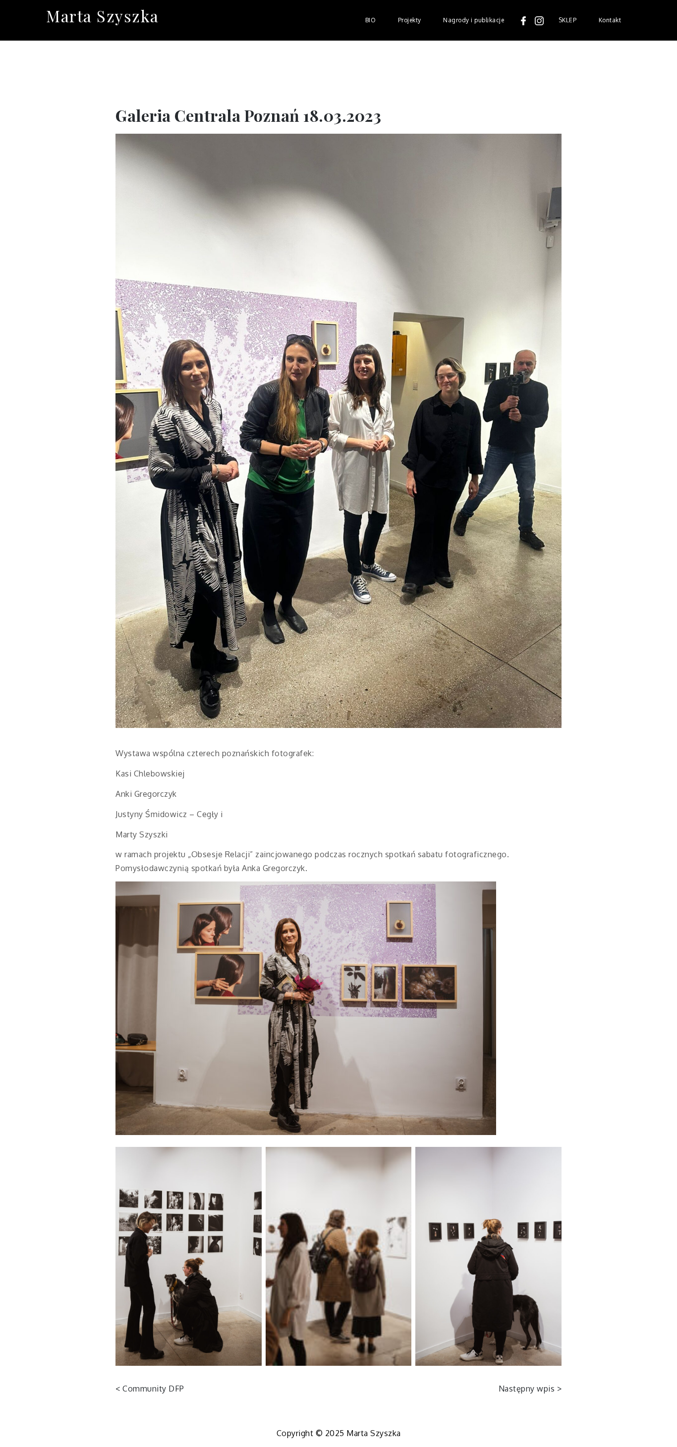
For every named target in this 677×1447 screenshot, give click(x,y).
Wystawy (134, 75)
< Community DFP (149, 1389)
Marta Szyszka (102, 15)
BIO (370, 20)
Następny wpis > (530, 1389)
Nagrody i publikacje (473, 20)
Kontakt (610, 20)
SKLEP (568, 20)
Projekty (409, 20)
